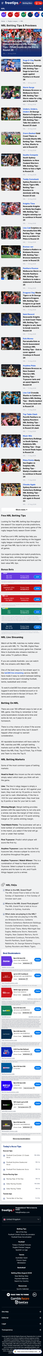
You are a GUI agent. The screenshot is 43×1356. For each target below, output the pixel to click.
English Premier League (21, 1247)
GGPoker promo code (34, 999)
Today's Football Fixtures (21, 1245)
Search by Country (21, 1281)
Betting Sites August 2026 (21, 1273)
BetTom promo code (8, 1058)
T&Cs (37, 604)
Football (21, 1242)
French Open (21, 1260)
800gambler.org (36, 1349)
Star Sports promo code (9, 1040)
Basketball (21, 1268)
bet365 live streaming (14, 673)
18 (35, 1155)
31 (38, 1198)
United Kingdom (13, 1219)
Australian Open (22, 1258)
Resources (22, 1286)
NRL (3, 9)
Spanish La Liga (22, 1250)
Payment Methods (21, 1278)
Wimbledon (21, 1263)
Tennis (21, 1255)
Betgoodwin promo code (9, 1131)
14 (36, 1179)
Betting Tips (21, 1229)
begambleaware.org (6, 986)
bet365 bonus (6, 1017)
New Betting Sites (21, 1276)
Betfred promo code (8, 1074)
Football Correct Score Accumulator (21, 1234)
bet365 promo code (35, 1017)
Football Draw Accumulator (21, 1237)
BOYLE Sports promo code (10, 1092)
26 (38, 1184)
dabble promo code (8, 967)
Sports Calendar (23, 1289)
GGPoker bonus (7, 999)
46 (38, 1155)
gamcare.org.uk (22, 1349)
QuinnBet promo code (9, 1111)
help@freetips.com (22, 1212)
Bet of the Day (21, 1232)
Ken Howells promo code (10, 983)
